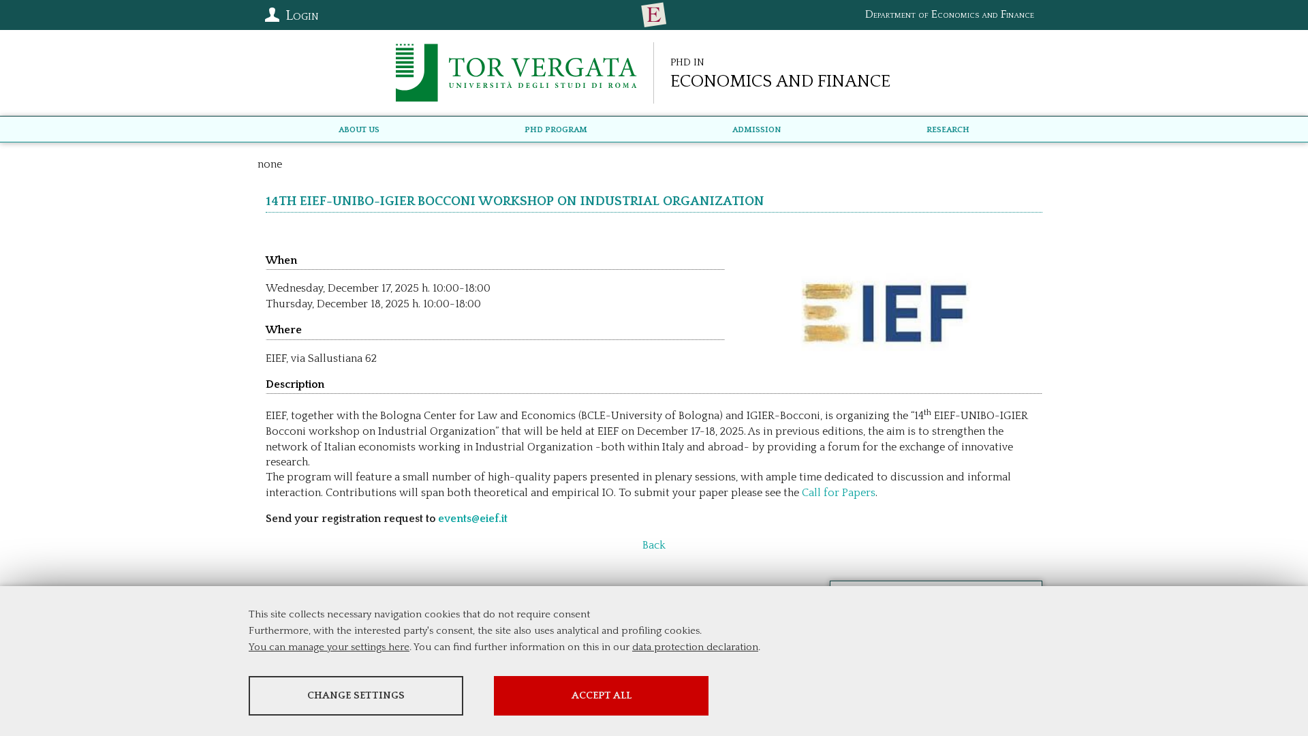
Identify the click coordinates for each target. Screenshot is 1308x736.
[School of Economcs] (654, 15)
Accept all (602, 695)
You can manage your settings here (329, 647)
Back (654, 545)
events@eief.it (473, 518)
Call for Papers (837, 493)
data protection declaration (695, 647)
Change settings (356, 695)
